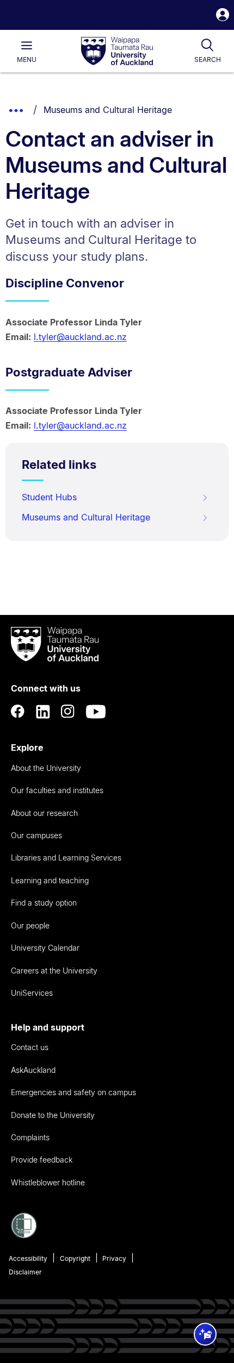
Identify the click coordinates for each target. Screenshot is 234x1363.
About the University (46, 767)
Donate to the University (53, 1115)
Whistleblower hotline (48, 1182)
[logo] (117, 52)
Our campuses (36, 835)
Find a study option (44, 902)
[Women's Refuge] (24, 1235)
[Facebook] (18, 712)
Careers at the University (54, 970)
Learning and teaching (50, 880)
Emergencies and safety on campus (73, 1092)
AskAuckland (33, 1070)
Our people (30, 925)
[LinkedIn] (43, 712)
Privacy (114, 1258)
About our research (44, 813)
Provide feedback (41, 1159)
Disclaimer (25, 1272)
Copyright (75, 1258)
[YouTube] (96, 712)
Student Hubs (49, 497)
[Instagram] (68, 712)
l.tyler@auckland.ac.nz (80, 336)
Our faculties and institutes (57, 790)
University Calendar (45, 947)
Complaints (30, 1137)
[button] (222, 16)
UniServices (32, 992)
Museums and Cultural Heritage (108, 109)
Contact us (29, 1047)
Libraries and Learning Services (66, 857)
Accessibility (28, 1258)
